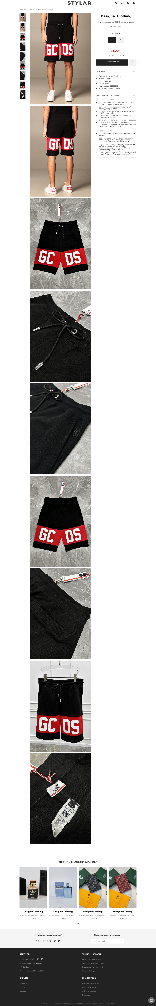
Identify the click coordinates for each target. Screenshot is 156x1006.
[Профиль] (128, 3)
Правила (86, 995)
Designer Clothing (113, 76)
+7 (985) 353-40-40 (43, 941)
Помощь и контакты (90, 983)
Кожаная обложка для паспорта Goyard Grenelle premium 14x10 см (93, 915)
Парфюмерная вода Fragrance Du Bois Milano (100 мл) (33, 915)
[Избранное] (121, 3)
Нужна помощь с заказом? (49, 935)
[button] (78, 923)
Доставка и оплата (90, 987)
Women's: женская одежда (93, 963)
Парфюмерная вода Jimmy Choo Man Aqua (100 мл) (63, 915)
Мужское (23, 983)
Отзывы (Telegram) (89, 971)
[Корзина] (115, 3)
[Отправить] (121, 941)
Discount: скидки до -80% (92, 967)
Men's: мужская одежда (91, 959)
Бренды (23, 991)
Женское (23, 987)
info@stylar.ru (25, 967)
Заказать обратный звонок (31, 963)
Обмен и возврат (89, 991)
